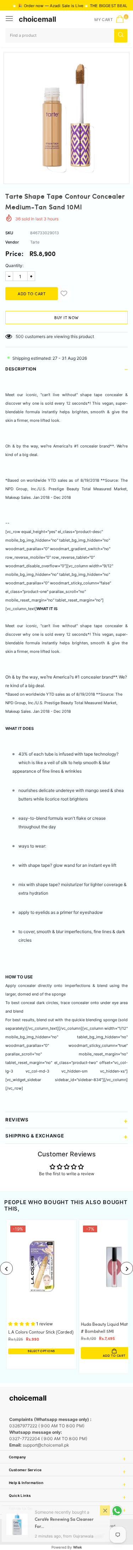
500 (20, 336)
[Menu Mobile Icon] (10, 19)
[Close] (105, 1511)
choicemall (37, 19)
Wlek (77, 1547)
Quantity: (14, 265)
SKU (9, 232)
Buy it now (66, 318)
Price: (14, 254)
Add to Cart (64, 1355)
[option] (66, 115)
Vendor (12, 242)
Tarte (34, 242)
